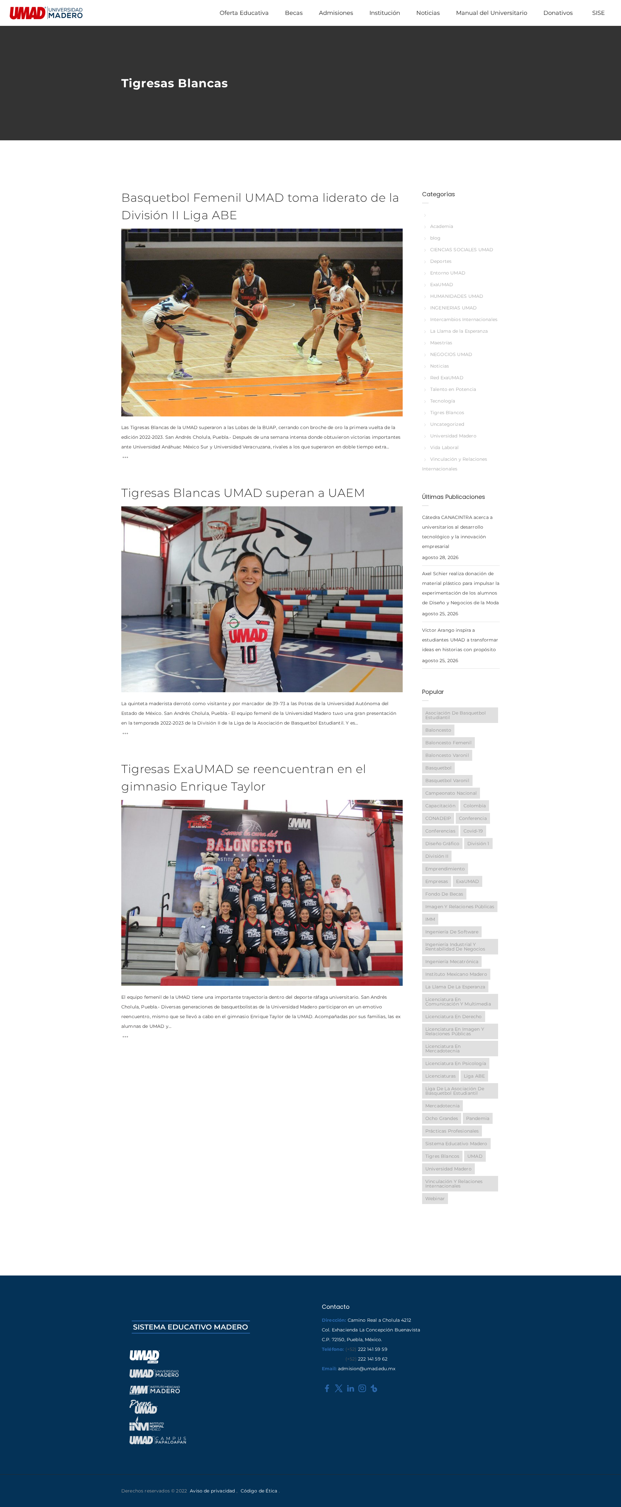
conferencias (440, 831)
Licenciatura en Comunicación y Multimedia (458, 1001)
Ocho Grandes (441, 1118)
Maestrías (441, 343)
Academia (441, 226)
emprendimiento (445, 869)
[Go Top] (609, 1493)
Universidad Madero (453, 436)
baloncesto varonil (447, 755)
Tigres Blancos (447, 412)
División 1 (478, 843)
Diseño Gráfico (442, 843)
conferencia (473, 818)
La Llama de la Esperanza (459, 331)
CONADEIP (438, 818)
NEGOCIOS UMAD (451, 354)
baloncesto (438, 730)
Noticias (439, 366)
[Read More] (125, 459)
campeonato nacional (451, 793)
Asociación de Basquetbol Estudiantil (455, 715)
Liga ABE (474, 1076)
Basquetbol (438, 768)
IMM (430, 919)
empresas (436, 881)
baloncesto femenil (448, 743)
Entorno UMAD (447, 273)
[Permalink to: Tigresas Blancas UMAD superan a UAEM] (129, 514)
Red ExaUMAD (446, 378)
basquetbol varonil (447, 780)
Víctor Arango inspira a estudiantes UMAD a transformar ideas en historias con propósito (460, 639)
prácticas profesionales (452, 1131)
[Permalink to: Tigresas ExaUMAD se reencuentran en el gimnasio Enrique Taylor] (129, 808)
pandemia (477, 1118)
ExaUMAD (441, 284)
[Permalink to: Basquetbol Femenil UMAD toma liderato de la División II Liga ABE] (129, 237)
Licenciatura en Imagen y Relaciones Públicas (454, 1031)
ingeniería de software (451, 932)
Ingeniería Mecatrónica (451, 961)
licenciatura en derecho (453, 1016)
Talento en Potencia (453, 389)
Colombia (474, 806)
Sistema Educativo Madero (456, 1143)
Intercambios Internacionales (463, 319)
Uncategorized (447, 424)
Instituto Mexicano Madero (456, 974)
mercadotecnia (442, 1106)
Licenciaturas (440, 1076)
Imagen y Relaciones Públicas (459, 907)
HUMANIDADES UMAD (456, 296)
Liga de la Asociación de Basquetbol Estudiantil (454, 1091)
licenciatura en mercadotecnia (443, 1048)
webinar (435, 1198)
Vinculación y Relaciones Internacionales (454, 1184)
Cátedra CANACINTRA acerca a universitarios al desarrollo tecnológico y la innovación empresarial (457, 531)
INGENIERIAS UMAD (453, 308)
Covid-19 (473, 831)
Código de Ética (259, 1491)
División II (436, 856)
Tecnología (442, 401)
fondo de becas (444, 894)
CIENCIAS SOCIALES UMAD (461, 250)
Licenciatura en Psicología (455, 1063)
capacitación (440, 806)
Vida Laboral (444, 447)
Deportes (441, 261)
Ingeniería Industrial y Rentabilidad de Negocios (455, 947)
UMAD (475, 1156)
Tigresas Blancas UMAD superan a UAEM (243, 493)
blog (435, 238)
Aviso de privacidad (212, 1491)
